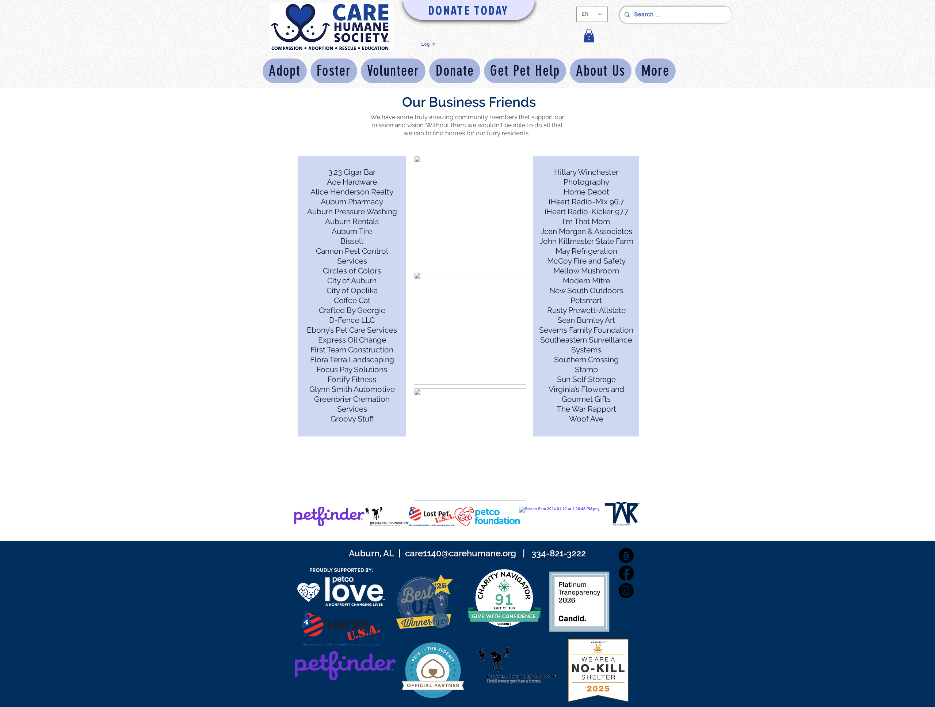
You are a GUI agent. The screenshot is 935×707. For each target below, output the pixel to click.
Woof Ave (586, 418)
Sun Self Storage (586, 379)
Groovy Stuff (352, 418)
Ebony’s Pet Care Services (352, 329)
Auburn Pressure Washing (352, 211)
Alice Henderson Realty (351, 191)
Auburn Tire (352, 231)
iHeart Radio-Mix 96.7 (586, 201)
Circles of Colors (352, 270)
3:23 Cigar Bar (351, 172)
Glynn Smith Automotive (352, 389)
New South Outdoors (586, 290)
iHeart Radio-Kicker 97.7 (586, 211)
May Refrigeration (586, 251)
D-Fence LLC (352, 320)
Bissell (351, 241)
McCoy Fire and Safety (586, 260)
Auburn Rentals (352, 221)
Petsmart (586, 300)
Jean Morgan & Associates (586, 231)
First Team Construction (351, 349)
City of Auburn (352, 280)
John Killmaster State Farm (586, 241)
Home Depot (586, 191)
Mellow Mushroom (586, 270)
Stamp (586, 369)
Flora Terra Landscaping (352, 359)
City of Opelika (352, 290)
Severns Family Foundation (586, 329)
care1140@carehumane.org (460, 553)
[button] (589, 35)
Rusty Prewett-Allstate (586, 310)
